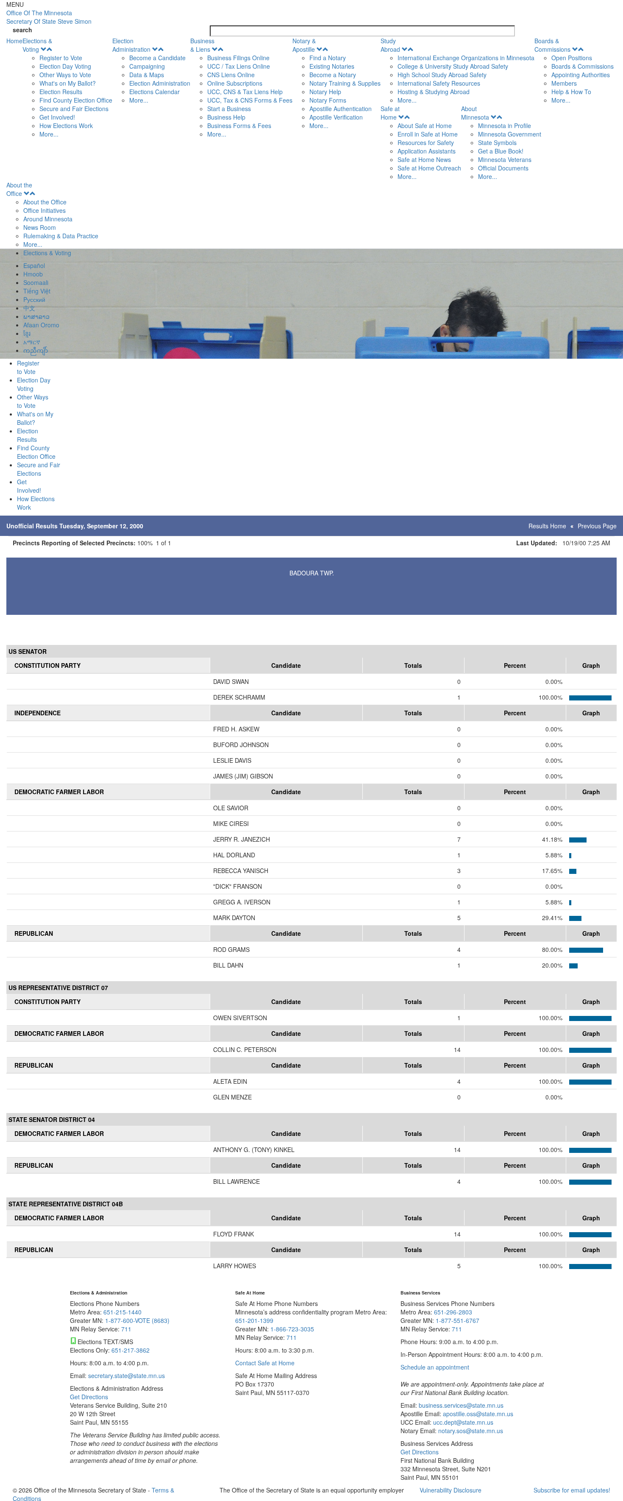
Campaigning (147, 66)
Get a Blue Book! (500, 151)
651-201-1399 (254, 1320)
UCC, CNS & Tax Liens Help (245, 91)
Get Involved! (57, 117)
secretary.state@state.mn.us (125, 1375)
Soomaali (35, 282)
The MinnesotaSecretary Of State (49, 16)
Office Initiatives (44, 210)
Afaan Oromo (41, 325)
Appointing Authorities (580, 74)
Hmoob (33, 274)
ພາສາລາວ (36, 316)
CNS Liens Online (231, 74)
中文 (29, 308)
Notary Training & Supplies (345, 83)
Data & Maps (146, 74)
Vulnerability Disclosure (450, 1490)
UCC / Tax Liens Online (238, 66)
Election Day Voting (65, 66)
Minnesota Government (509, 134)
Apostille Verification (336, 117)
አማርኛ (31, 342)
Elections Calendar (154, 91)
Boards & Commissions (552, 44)
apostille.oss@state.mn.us (477, 1413)
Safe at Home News (424, 159)
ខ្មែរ (27, 333)
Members (564, 83)
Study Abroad (390, 44)
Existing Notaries (331, 66)
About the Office (19, 189)
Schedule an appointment (434, 1367)
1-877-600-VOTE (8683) (137, 1320)
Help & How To (571, 91)
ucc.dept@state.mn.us (462, 1422)
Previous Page (597, 526)
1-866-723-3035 (292, 1329)
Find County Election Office (75, 100)
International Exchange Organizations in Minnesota (466, 57)
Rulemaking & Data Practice (60, 236)
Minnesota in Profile (504, 125)
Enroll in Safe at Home (428, 134)
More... (48, 134)
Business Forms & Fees (239, 125)
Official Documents (503, 168)
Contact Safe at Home (265, 1363)
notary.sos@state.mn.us (470, 1430)
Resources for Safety (426, 142)
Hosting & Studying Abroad (434, 91)
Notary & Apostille (304, 44)
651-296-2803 (453, 1312)
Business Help (226, 117)
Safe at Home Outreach (429, 168)
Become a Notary (332, 74)
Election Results (60, 91)
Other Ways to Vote (65, 74)
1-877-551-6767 (457, 1320)
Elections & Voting (37, 44)
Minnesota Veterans (504, 159)
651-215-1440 (122, 1312)
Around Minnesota (47, 219)
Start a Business (229, 108)
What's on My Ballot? (67, 83)
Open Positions (571, 57)
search (22, 29)
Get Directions (89, 1396)
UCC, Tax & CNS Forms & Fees (249, 100)
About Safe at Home (425, 125)
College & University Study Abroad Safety (453, 66)
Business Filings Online (238, 57)
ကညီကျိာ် (35, 350)
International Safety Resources (439, 83)
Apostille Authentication (340, 108)
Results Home (547, 526)
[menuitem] (67, 87)
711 (126, 1329)
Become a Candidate (157, 57)
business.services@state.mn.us (460, 1405)
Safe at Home (390, 112)
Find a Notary (327, 57)
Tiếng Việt (36, 291)
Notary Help (325, 91)
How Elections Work (66, 125)
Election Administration (131, 44)
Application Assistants (427, 151)
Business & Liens (202, 44)
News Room (39, 227)
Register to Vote (60, 57)
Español (34, 265)
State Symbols (497, 142)
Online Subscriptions (234, 83)
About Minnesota (475, 112)
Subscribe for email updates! (572, 1490)
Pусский (34, 299)
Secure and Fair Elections (73, 108)
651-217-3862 (130, 1350)
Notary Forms (327, 100)
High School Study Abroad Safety (442, 74)
